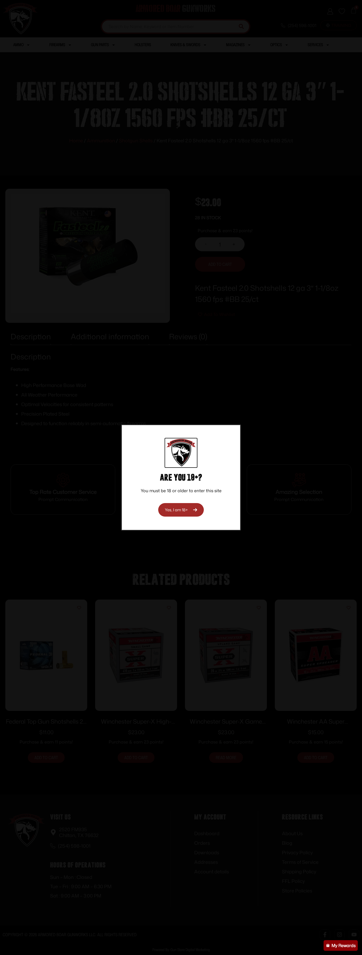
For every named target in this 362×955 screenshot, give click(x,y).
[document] (181, 477)
